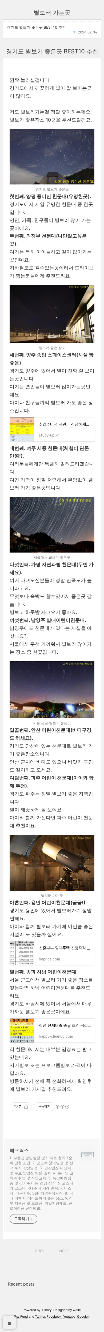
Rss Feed (21, 1316)
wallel (77, 1310)
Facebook (54, 1316)
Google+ (83, 1316)
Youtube (69, 1316)
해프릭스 (19, 1150)
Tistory (46, 1310)
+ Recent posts (19, 1284)
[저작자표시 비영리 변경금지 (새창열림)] (62, 1107)
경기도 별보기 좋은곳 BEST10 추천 (36, 27)
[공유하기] (26, 1107)
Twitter (40, 1316)
